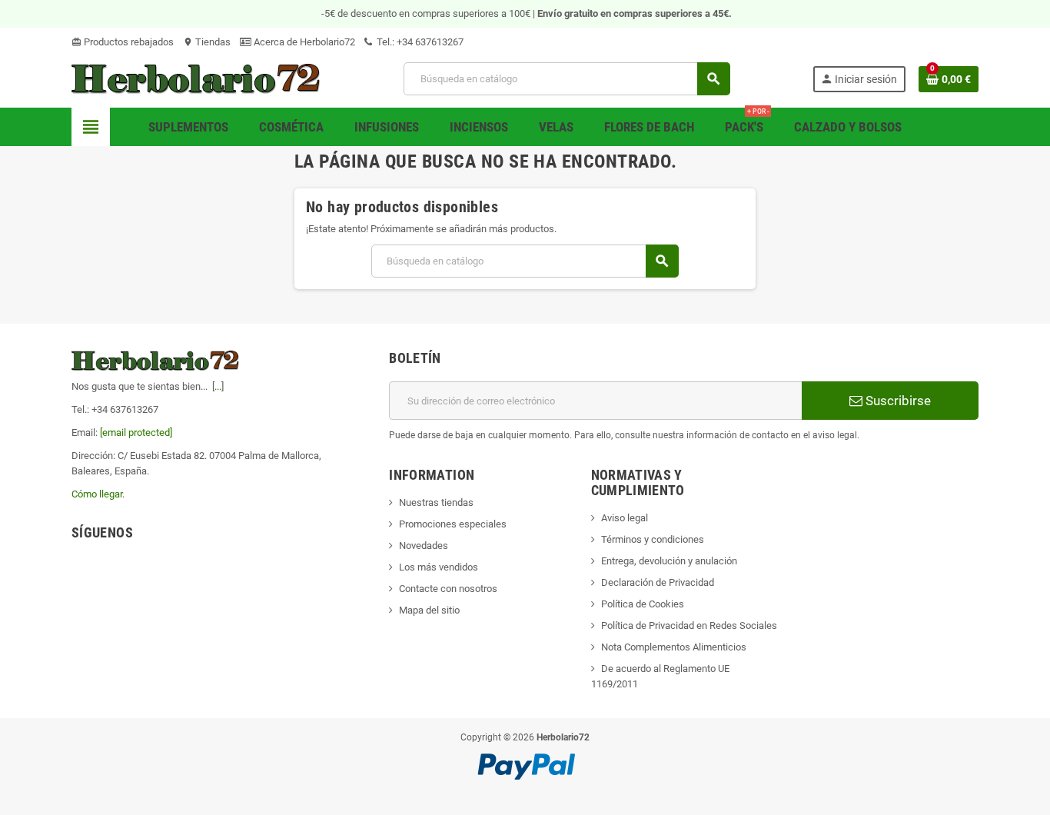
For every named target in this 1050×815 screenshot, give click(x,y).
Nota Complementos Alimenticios (673, 647)
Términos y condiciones (652, 539)
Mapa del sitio (429, 610)
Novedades (423, 545)
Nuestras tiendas (436, 502)
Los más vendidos (438, 567)
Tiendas (207, 42)
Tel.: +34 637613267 (419, 42)
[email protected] (136, 432)
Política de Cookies (642, 604)
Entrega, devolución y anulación (669, 561)
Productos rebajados (122, 42)
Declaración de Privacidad (657, 582)
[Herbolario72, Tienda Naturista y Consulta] (196, 78)
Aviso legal (624, 518)
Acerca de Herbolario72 (303, 42)
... (217, 386)
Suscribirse (896, 400)
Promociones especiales (453, 524)
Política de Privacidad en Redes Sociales (689, 625)
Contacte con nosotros (448, 588)
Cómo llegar (96, 494)
